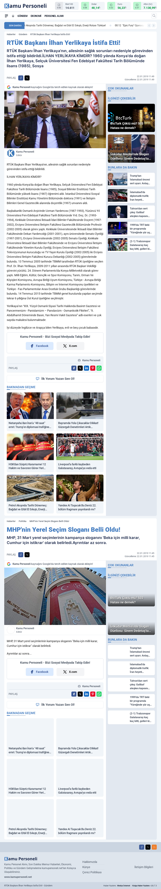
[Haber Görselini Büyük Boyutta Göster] (55, 119)
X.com (73, 346)
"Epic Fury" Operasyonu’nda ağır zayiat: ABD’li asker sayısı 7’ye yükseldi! (70, 25)
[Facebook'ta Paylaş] (20, 77)
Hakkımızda (89, 861)
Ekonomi (36, 15)
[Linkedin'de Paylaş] (86, 368)
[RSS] (154, 847)
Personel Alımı (54, 15)
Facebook (42, 346)
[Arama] (154, 15)
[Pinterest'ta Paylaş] (92, 368)
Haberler (11, 34)
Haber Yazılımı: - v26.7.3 (130, 886)
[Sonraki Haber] (153, 25)
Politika (22, 521)
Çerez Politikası (92, 872)
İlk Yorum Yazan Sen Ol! (58, 379)
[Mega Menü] (6, 15)
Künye (86, 867)
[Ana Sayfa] (13, 15)
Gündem (22, 15)
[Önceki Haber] (149, 25)
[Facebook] (141, 847)
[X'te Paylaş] (27, 77)
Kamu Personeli (25, 153)
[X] (147, 847)
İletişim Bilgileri (143, 867)
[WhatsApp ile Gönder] (99, 368)
